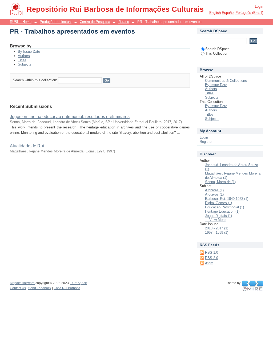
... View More (215, 220)
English (215, 13)
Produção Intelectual (55, 22)
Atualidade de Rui (27, 146)
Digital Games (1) (218, 203)
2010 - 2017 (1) (216, 228)
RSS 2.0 (211, 258)
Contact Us (18, 288)
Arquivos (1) (214, 194)
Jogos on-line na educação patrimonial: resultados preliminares (70, 116)
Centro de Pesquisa (95, 22)
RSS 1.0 (211, 252)
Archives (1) (214, 190)
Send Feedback (39, 288)
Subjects (24, 64)
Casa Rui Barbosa (67, 288)
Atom (209, 263)
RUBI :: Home (20, 22)
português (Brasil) (249, 13)
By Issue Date (29, 52)
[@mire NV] (252, 286)
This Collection (216, 53)
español (228, 13)
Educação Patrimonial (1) (224, 207)
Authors (24, 56)
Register (206, 142)
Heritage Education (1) (222, 211)
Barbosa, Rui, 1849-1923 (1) (226, 199)
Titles (22, 60)
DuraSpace (78, 283)
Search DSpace (217, 49)
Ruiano (123, 22)
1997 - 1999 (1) (216, 232)
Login (259, 7)
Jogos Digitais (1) (218, 216)
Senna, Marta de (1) (220, 182)
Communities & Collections (226, 81)
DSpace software (22, 283)
